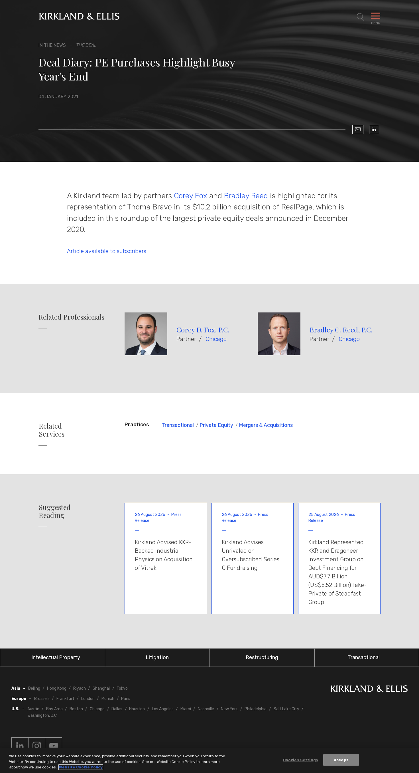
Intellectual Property (55, 657)
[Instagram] (36, 745)
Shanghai (101, 688)
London (88, 698)
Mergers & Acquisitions (266, 425)
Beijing (34, 688)
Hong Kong (56, 688)
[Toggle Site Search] (360, 17)
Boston (76, 709)
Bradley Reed (246, 195)
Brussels (42, 698)
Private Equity (216, 425)
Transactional (178, 425)
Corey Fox (190, 195)
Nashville (206, 709)
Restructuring (262, 657)
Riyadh (79, 688)
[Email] (357, 129)
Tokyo (122, 688)
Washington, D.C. (42, 715)
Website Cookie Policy (81, 767)
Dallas (116, 709)
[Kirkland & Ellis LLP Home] (369, 689)
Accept (341, 760)
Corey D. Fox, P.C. (202, 329)
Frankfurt (65, 698)
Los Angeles (163, 709)
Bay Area (54, 709)
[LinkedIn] (373, 129)
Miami (185, 709)
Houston (137, 709)
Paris (125, 698)
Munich (107, 698)
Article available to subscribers (106, 251)
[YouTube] (53, 745)
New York (229, 709)
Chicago (216, 339)
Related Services (51, 430)
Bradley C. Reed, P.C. (341, 329)
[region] (209, 760)
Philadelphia (256, 709)
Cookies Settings (300, 760)
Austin (33, 709)
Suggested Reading (55, 511)
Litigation (157, 657)
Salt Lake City (286, 709)
